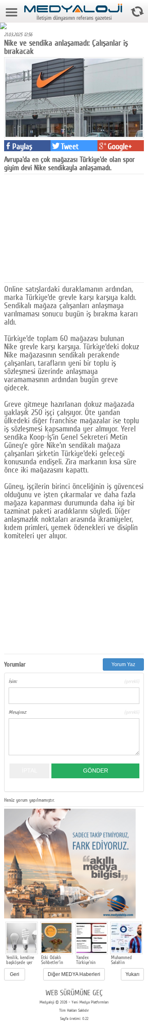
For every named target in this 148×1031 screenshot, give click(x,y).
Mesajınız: (74, 712)
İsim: (74, 681)
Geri (15, 974)
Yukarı (132, 974)
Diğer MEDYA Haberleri (74, 974)
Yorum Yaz (123, 664)
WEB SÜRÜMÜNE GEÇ (74, 992)
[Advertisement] (65, 227)
